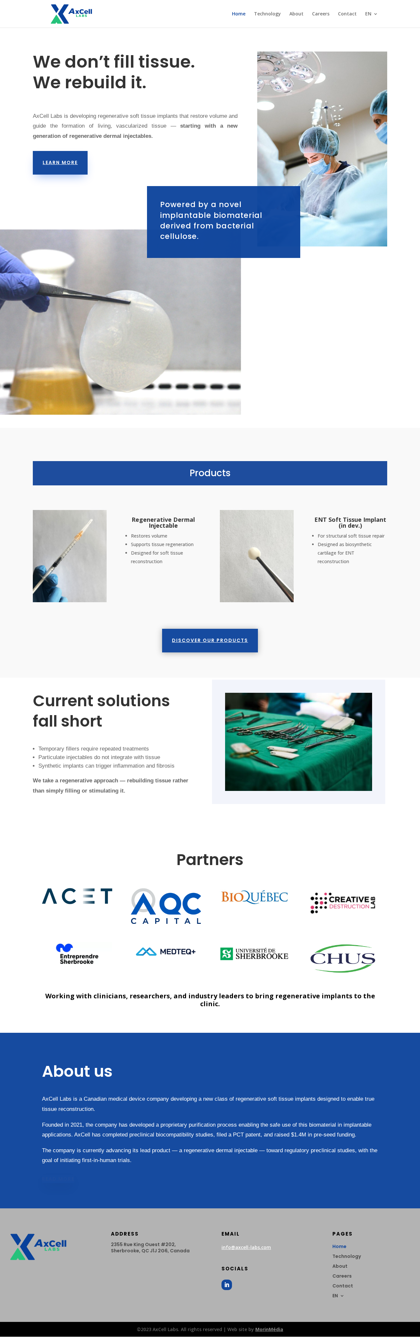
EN (368, 14)
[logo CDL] (343, 914)
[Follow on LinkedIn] (226, 1285)
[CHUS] (343, 973)
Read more (58, 1179)
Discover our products (210, 640)
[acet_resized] (77, 902)
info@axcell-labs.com (246, 1247)
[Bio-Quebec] (254, 904)
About (296, 14)
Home (238, 14)
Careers (320, 14)
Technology (267, 14)
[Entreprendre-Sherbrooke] (77, 964)
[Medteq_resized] (166, 959)
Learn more (60, 162)
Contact (347, 14)
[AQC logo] (166, 922)
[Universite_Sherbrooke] (254, 964)
